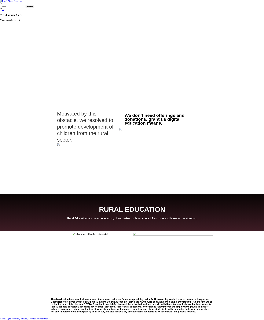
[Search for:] (13, 6)
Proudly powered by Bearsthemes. (36, 319)
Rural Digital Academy (10, 319)
